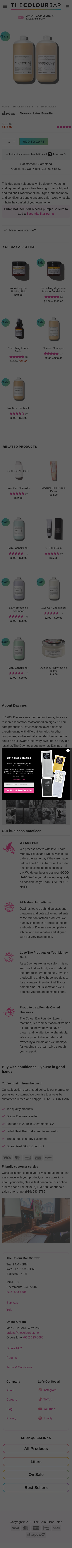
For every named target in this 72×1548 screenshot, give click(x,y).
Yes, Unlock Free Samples (18, 790)
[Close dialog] (68, 750)
